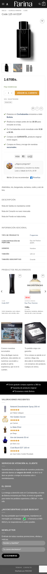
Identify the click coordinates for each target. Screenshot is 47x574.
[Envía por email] (41, 109)
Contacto (27, 567)
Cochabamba (22, 114)
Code (25, 10)
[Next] (41, 40)
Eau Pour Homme (31, 303)
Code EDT (5, 303)
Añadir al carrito (27, 93)
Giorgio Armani (15, 10)
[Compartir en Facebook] (37, 109)
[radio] (27, 297)
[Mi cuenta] (7, 4)
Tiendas (19, 567)
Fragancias (34, 235)
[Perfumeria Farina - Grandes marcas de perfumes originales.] (23, 4)
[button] (3, 4)
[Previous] (5, 40)
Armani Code (8, 102)
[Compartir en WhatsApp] (33, 109)
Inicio (4, 10)
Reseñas (36, 177)
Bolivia (10, 117)
